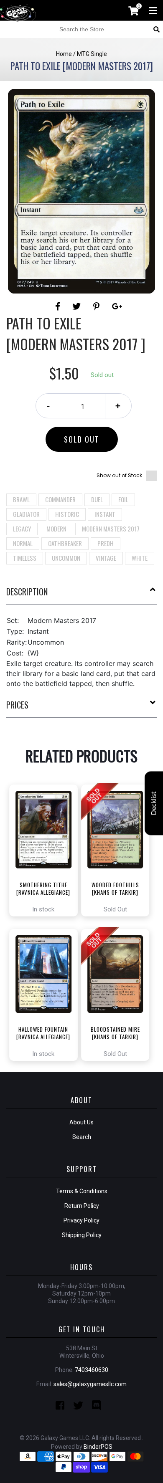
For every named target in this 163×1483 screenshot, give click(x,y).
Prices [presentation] (17, 704)
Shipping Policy (82, 1235)
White (140, 557)
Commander (60, 499)
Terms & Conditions (81, 1191)
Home (64, 54)
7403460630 (91, 1370)
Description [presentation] (27, 591)
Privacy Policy (81, 1220)
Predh (105, 543)
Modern (56, 528)
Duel (97, 499)
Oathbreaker (65, 543)
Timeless (24, 557)
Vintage (106, 557)
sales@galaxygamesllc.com (90, 1384)
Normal (23, 543)
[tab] (81, 595)
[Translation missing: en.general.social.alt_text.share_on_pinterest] (97, 306)
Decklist (153, 803)
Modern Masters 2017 (111, 528)
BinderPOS (98, 1446)
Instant (104, 514)
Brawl (21, 499)
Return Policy (81, 1205)
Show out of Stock (119, 475)
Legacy (22, 528)
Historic (67, 514)
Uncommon (66, 557)
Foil (123, 499)
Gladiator (26, 514)
